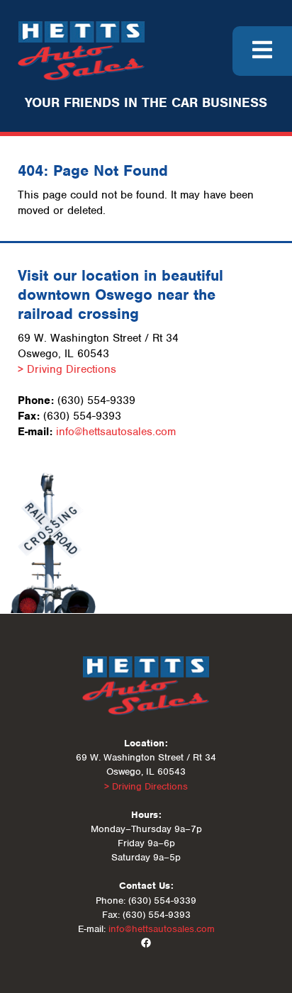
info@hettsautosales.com (116, 432)
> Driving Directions (67, 369)
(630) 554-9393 (82, 416)
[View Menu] (262, 51)
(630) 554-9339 (96, 400)
